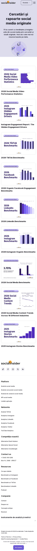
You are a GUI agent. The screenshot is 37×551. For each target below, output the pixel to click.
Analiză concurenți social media (11, 390)
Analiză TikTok (6, 412)
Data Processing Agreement (9, 539)
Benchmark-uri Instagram (9, 475)
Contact (3, 500)
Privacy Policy (17, 537)
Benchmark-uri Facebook (9, 479)
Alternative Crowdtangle (9, 449)
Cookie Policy (24, 539)
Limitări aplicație (6, 401)
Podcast (4, 490)
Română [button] (25, 2)
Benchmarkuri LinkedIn (8, 486)
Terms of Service (6, 537)
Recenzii (4, 512)
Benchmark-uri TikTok (8, 482)
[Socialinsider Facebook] (8, 369)
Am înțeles (18, 547)
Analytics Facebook (7, 423)
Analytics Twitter (6, 427)
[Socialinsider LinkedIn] (23, 369)
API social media (6, 397)
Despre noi (4, 504)
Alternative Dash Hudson (9, 441)
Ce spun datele (6, 471)
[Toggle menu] (34, 2)
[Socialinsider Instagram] (13, 369)
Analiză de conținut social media (12, 393)
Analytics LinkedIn (7, 419)
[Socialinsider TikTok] (3, 369)
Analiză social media (8, 386)
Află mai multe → (22, 543)
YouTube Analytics (7, 430)
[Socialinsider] (8, 3)
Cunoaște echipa (7, 508)
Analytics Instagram (7, 415)
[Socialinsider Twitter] (18, 369)
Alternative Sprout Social (9, 445)
